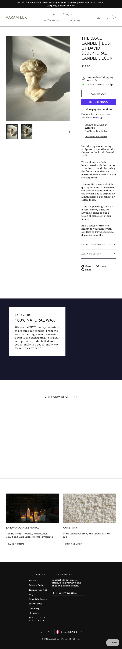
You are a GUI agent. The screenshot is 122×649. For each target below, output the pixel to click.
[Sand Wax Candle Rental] (32, 508)
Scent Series (35, 603)
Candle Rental (16, 544)
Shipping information (96, 244)
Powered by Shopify (70, 639)
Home (53, 14)
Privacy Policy (37, 585)
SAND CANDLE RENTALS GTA (37, 619)
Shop (66, 14)
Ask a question (91, 253)
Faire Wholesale (38, 599)
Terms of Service (38, 589)
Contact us (73, 20)
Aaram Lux (16, 17)
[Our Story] (89, 508)
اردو (43, 631)
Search (32, 580)
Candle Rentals (51, 20)
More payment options (99, 109)
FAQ (31, 594)
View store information (96, 136)
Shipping (34, 613)
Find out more (73, 544)
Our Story (34, 608)
